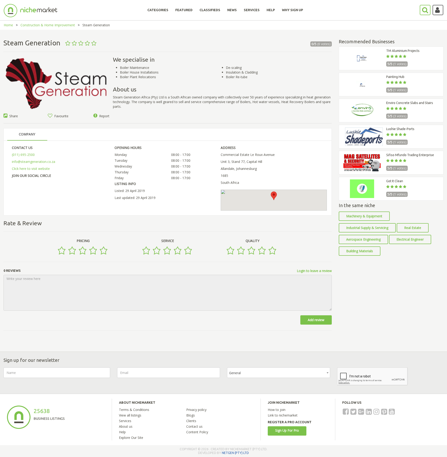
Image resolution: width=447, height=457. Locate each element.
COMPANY (27, 134)
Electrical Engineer (410, 239)
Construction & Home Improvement (47, 25)
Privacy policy (196, 409)
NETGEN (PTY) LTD (235, 453)
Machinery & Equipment (364, 216)
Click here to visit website (31, 168)
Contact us (194, 426)
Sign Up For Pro (287, 430)
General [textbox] (235, 373)
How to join (276, 409)
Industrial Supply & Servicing (367, 227)
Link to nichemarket (283, 415)
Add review (316, 320)
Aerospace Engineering (363, 239)
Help (122, 432)
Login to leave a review (314, 271)
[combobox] (278, 372)
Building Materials (359, 251)
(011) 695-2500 (23, 154)
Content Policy (197, 432)
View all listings (130, 415)
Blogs (190, 415)
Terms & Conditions (134, 409)
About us (125, 426)
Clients (191, 421)
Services (125, 421)
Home (8, 25)
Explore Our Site (131, 437)
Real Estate (412, 227)
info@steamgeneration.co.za (33, 161)
